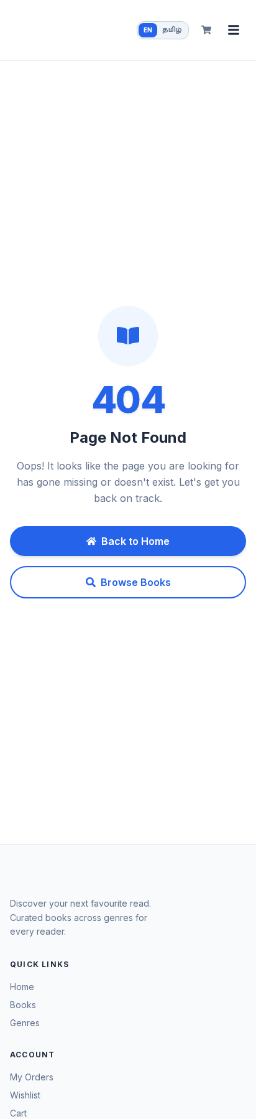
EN (148, 30)
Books (23, 1004)
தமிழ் (172, 30)
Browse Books (136, 582)
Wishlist (25, 1095)
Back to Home (135, 541)
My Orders (31, 1077)
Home (22, 986)
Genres (25, 1022)
